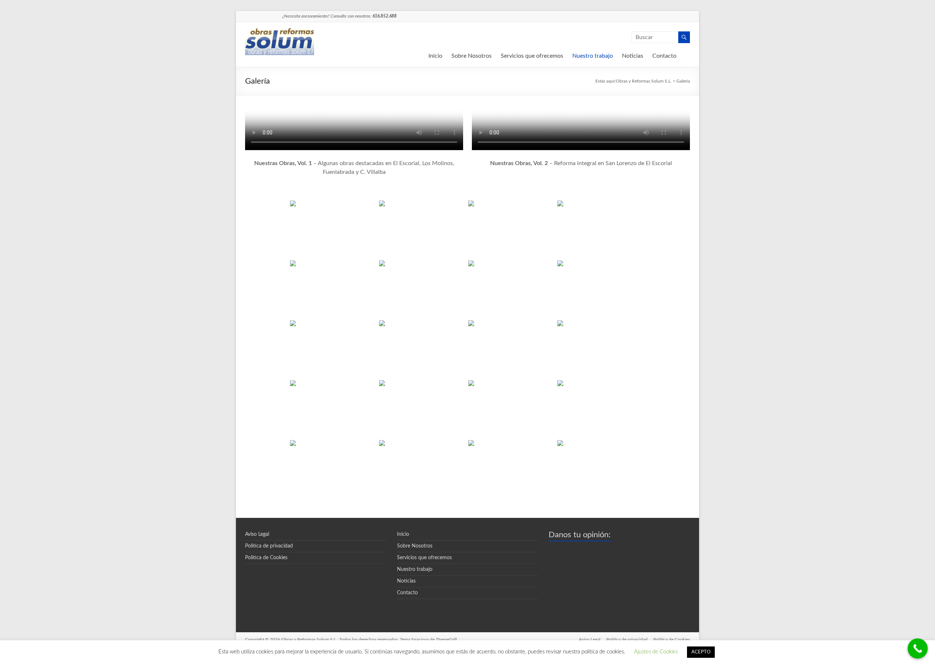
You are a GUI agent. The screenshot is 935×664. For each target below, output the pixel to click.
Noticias (632, 56)
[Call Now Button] (918, 648)
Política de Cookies (266, 557)
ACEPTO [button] (700, 652)
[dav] (512, 349)
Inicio (435, 56)
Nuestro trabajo (592, 56)
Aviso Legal (257, 534)
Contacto (664, 56)
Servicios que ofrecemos (532, 56)
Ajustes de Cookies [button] (656, 652)
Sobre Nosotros (471, 56)
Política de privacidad (269, 546)
